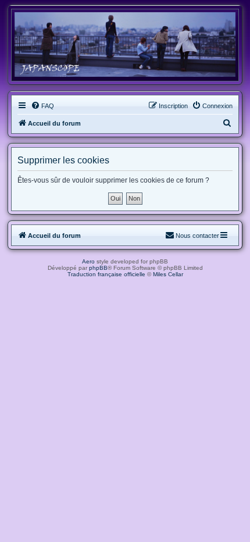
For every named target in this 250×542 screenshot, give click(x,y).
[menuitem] (42, 106)
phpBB (98, 268)
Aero (88, 261)
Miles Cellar (168, 274)
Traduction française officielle (106, 274)
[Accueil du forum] (125, 44)
